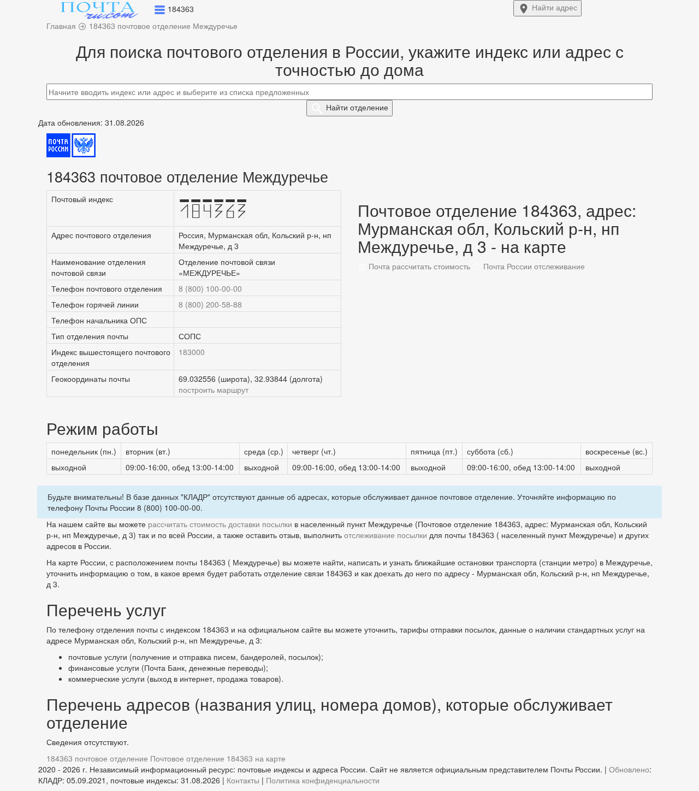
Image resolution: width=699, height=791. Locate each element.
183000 (192, 351)
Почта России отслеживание (533, 266)
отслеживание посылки (385, 534)
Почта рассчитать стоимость (418, 266)
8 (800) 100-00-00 (210, 288)
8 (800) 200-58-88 (210, 304)
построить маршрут (213, 389)
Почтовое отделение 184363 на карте (218, 758)
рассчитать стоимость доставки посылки (220, 523)
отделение (357, 107)
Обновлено (629, 769)
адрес (554, 7)
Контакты (243, 780)
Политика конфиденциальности (323, 780)
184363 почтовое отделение (97, 758)
